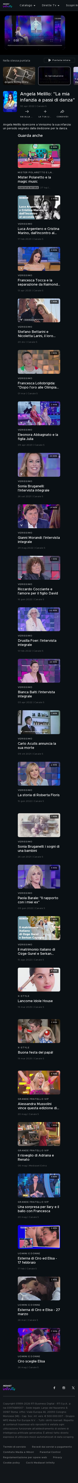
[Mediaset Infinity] (7, 5)
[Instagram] (64, 1388)
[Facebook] (54, 1388)
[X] (73, 1388)
